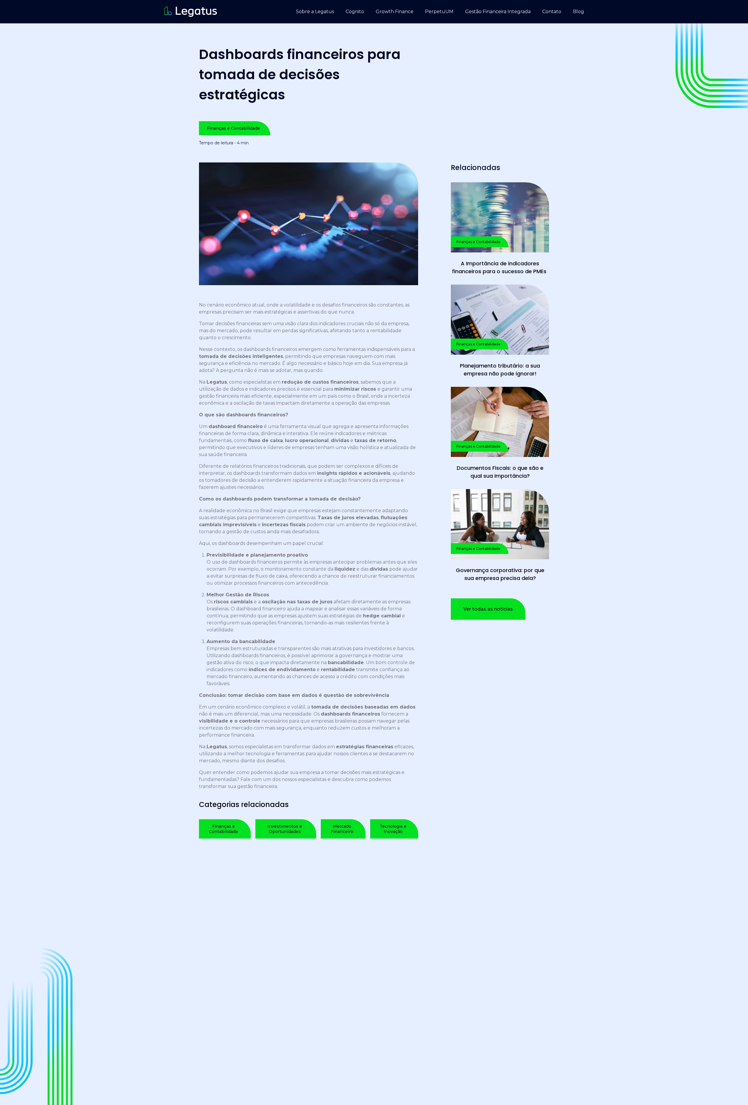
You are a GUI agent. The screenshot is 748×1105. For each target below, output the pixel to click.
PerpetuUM (439, 11)
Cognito (355, 11)
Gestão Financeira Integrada (498, 11)
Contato (551, 11)
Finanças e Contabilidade (233, 128)
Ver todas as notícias (488, 609)
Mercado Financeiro (342, 829)
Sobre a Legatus (315, 11)
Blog (578, 11)
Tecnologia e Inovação (393, 829)
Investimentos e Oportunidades (284, 829)
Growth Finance (394, 11)
